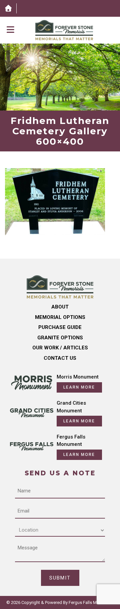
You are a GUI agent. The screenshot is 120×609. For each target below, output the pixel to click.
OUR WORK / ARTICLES (60, 348)
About (60, 307)
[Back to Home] (64, 30)
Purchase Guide (60, 327)
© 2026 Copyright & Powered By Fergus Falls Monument (60, 602)
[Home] (8, 8)
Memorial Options (60, 317)
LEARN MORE (79, 387)
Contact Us (60, 358)
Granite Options (60, 338)
